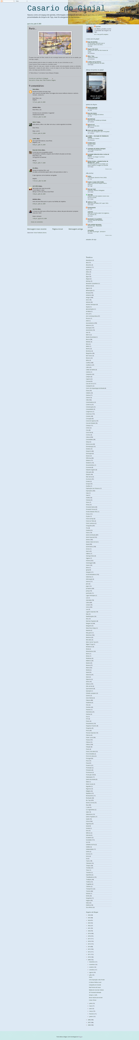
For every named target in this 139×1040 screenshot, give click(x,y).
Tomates (88, 872)
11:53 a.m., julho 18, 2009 (39, 181)
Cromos (88, 435)
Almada (88, 293)
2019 (89, 933)
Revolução (88, 798)
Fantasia (88, 500)
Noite (87, 677)
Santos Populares (90, 816)
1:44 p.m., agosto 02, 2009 (40, 218)
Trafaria (88, 882)
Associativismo (90, 323)
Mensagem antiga (76, 229)
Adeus (87, 272)
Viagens (53, 80)
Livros (87, 607)
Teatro (88, 861)
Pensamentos (89, 723)
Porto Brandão (90, 754)
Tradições (88, 879)
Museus (88, 665)
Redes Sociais (89, 784)
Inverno (88, 581)
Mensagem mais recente (36, 229)
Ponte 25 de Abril (90, 751)
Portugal (88, 758)
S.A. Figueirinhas (90, 809)
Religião (88, 791)
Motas (87, 656)
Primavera (88, 770)
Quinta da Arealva (90, 779)
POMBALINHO (91, 143)
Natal (87, 672)
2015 (89, 944)
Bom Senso (89, 355)
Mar (41, 80)
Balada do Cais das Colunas (96, 990)
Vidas (87, 903)
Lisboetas (90, 212)
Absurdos (88, 265)
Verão (87, 896)
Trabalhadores (90, 877)
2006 (89, 1025)
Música (88, 667)
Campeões (89, 374)
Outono (88, 695)
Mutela (88, 670)
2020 (89, 931)
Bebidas (88, 341)
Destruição (89, 453)
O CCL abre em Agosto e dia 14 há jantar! (98, 131)
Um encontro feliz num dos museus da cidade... (98, 51)
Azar (87, 332)
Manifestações (90, 616)
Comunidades (89, 409)
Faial (87, 495)
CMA (87, 400)
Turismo (88, 891)
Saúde (87, 819)
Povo (87, 760)
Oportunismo (89, 688)
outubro (91, 967)
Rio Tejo (88, 800)
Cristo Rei (88, 432)
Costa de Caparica (91, 421)
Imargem (88, 572)
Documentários (90, 465)
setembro (92, 969)
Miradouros (89, 646)
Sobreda (88, 835)
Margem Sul (89, 623)
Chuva (87, 390)
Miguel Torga (89, 644)
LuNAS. (34, 138)
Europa (88, 483)
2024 (89, 920)
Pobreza (88, 735)
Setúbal (88, 828)
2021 (89, 928)
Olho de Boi (89, 686)
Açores (88, 269)
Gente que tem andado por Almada (97, 120)
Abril (87, 262)
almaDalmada (91, 119)
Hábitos (88, 553)
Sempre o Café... (93, 995)
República (88, 793)
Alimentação (89, 290)
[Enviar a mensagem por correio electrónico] (52, 78)
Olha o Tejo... (91, 56)
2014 (89, 946)
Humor (88, 565)
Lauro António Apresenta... (95, 224)
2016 (89, 941)
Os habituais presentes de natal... (96, 63)
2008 (89, 1020)
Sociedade (89, 840)
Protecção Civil (90, 774)
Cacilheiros (89, 365)
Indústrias (88, 577)
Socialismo (89, 837)
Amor (87, 300)
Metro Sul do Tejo (91, 642)
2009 (89, 959)
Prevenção (89, 767)
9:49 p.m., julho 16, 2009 (39, 144)
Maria (34, 89)
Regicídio (88, 786)
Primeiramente (92, 207)
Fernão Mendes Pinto (91, 511)
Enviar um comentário (37, 222)
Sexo (87, 830)
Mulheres (88, 660)
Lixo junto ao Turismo (93, 138)
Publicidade (89, 777)
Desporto (88, 451)
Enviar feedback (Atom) (40, 232)
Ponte (87, 749)
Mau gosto (89, 632)
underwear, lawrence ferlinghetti (96, 190)
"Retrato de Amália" (93, 57)
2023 (89, 923)
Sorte (87, 856)
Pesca (87, 730)
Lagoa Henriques (90, 595)
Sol (87, 842)
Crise (87, 430)
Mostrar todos (108, 169)
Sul (87, 858)
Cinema (88, 395)
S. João (88, 807)
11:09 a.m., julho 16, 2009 (39, 117)
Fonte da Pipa (89, 518)
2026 (89, 915)
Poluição (88, 747)
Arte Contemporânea (91, 316)
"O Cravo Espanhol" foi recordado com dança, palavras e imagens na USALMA (98, 164)
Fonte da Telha (90, 521)
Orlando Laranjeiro (91, 693)
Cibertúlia (90, 194)
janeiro (91, 1016)
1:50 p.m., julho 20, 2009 (39, 194)
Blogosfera (89, 353)
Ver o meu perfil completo (101, 34)
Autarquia (88, 327)
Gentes (88, 539)
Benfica (88, 348)
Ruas (87, 805)
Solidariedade (89, 849)
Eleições (88, 474)
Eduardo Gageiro (90, 469)
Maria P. (35, 122)
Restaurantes (89, 795)
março (91, 1011)
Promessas (89, 772)
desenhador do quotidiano (95, 219)
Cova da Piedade (90, 423)
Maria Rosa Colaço (91, 628)
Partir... (91, 977)
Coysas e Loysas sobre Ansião (96, 182)
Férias (37, 80)
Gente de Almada (90, 535)
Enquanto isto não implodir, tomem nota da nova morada (98, 196)
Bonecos (88, 358)
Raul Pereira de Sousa (95, 987)
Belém (87, 346)
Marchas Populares (91, 621)
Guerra (88, 551)
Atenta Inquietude (92, 107)
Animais (88, 302)
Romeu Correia (90, 802)
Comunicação (89, 407)
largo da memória (92, 42)
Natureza (88, 674)
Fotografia (89, 525)
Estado (88, 481)
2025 (89, 917)
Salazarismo (89, 814)
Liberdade (88, 600)
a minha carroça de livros (94, 62)
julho (90, 975)
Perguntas (89, 728)
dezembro (92, 962)
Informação (89, 579)
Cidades (88, 393)
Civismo (88, 397)
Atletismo (88, 325)
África (87, 274)
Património (89, 712)
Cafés (87, 367)
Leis (87, 598)
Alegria (88, 279)
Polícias (88, 742)
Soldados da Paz (90, 844)
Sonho (87, 851)
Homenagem (89, 563)
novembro (92, 964)
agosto (91, 972)
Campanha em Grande (95, 985)
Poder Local (89, 737)
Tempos (88, 865)
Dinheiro (88, 460)
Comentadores (90, 402)
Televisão (88, 863)
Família (88, 497)
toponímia (88, 875)
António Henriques (91, 304)
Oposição (88, 691)
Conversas (89, 414)
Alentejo (88, 281)
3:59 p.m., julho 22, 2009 (39, 204)
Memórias (88, 635)
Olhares (88, 684)
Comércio (88, 404)
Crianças (88, 425)
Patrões (88, 714)
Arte (87, 313)
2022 (89, 925)
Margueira (89, 625)
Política (88, 744)
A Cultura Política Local (95, 982)
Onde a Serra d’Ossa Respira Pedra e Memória (97, 183)
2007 (89, 1022)
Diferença (88, 458)
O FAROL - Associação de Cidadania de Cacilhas (98, 136)
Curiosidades (89, 439)
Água (87, 276)
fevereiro (91, 1014)
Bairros (88, 334)
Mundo (88, 663)
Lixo (87, 609)
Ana (34, 168)
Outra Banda (89, 698)
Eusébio (88, 486)
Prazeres (48, 80)
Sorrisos (88, 854)
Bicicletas (88, 351)
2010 (89, 957)
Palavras (88, 700)
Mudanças (88, 658)
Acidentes (88, 267)
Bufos (87, 360)
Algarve (88, 288)
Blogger (80, 1037)
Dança (87, 442)
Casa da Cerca (90, 383)
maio (90, 1006)
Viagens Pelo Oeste (93, 49)
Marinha (88, 630)
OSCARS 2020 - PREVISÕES (95, 226)
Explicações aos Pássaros (93, 488)
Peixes (87, 721)
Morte (87, 653)
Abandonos (89, 260)
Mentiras (88, 637)
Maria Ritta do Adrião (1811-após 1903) (98, 203)
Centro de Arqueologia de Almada (95, 388)
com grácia (91, 230)
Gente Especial (90, 537)
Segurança (89, 823)
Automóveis (89, 330)
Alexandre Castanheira (92, 283)
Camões (88, 372)
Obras (87, 681)
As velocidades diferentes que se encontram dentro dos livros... (96, 43)
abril (90, 1008)
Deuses (88, 456)
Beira (87, 344)
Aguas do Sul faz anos (93, 126)
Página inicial (57, 229)
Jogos (87, 586)
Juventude (88, 593)
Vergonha (88, 898)
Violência (88, 905)
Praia (44, 80)
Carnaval (88, 381)
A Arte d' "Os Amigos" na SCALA (96, 157)
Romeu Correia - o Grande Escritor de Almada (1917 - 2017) (98, 161)
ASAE (87, 320)
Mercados (88, 639)
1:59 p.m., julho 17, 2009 (39, 163)
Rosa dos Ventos (37, 150)
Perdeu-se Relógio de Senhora (96, 114)
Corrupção (89, 418)
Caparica (88, 379)
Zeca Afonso (89, 907)
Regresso (88, 788)
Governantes (89, 546)
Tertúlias (88, 868)
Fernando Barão (90, 507)
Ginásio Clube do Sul (91, 542)
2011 (89, 954)
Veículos (88, 893)
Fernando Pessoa (90, 509)
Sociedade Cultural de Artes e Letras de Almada (98, 154)
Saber (87, 812)
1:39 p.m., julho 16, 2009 (39, 133)
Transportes (89, 889)
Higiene (88, 558)
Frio (87, 528)
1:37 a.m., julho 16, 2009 (39, 102)
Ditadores (88, 462)
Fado (87, 493)
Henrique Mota (90, 556)
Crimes (88, 428)
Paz (87, 716)
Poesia (88, 740)
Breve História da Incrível (95, 997)
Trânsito (88, 886)
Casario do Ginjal (66, 8)
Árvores (88, 318)
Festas (88, 514)
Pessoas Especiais (91, 733)
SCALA (87, 821)
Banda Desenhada (91, 337)
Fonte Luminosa (90, 523)
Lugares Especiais (91, 611)
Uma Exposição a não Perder (97, 979)
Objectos (88, 679)
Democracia (89, 444)
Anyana (88, 307)
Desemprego (89, 446)
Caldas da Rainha (90, 369)
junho (91, 1003)
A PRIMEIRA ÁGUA (92, 109)
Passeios (88, 709)
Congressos (89, 411)
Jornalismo (89, 588)
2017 (89, 938)
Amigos (88, 297)
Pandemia (88, 702)
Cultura (88, 437)
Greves (88, 549)
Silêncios (88, 833)
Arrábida (88, 311)
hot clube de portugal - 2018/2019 (96, 231)
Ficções (88, 516)
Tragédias (88, 884)
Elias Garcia (89, 476)
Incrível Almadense (91, 574)
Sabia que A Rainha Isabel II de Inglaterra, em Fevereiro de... (98, 213)
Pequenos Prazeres (91, 726)
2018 (89, 936)
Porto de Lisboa (90, 756)
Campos (88, 376)
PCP (87, 719)
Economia (88, 467)
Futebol (88, 530)
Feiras (87, 502)
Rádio (87, 781)
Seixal (87, 826)
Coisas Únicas (92, 1000)
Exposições (89, 490)
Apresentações (90, 309)
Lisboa (89, 176)
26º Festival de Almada (95, 992)
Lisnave (88, 605)
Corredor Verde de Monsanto (95, 220)
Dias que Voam (92, 189)
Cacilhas (88, 362)
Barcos (88, 339)
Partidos (88, 707)
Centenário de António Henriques (97, 148)
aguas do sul (91, 124)
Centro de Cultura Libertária (95, 130)
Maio (87, 614)
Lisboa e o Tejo (92, 202)
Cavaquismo (89, 386)
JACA (87, 584)
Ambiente (88, 295)
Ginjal (87, 544)
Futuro (88, 532)
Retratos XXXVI (91, 144)
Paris (87, 705)
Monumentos (89, 651)
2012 (89, 952)
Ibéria (87, 567)
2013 (89, 949)
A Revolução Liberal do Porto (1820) (97, 177)
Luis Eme (35, 209)
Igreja (87, 570)
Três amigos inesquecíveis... (95, 150)
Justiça (87, 591)
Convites (88, 416)
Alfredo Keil (89, 286)
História (88, 560)
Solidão (88, 847)
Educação (88, 472)
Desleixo (88, 449)
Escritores (88, 479)
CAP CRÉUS (36, 186)
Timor (87, 870)
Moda (87, 649)
